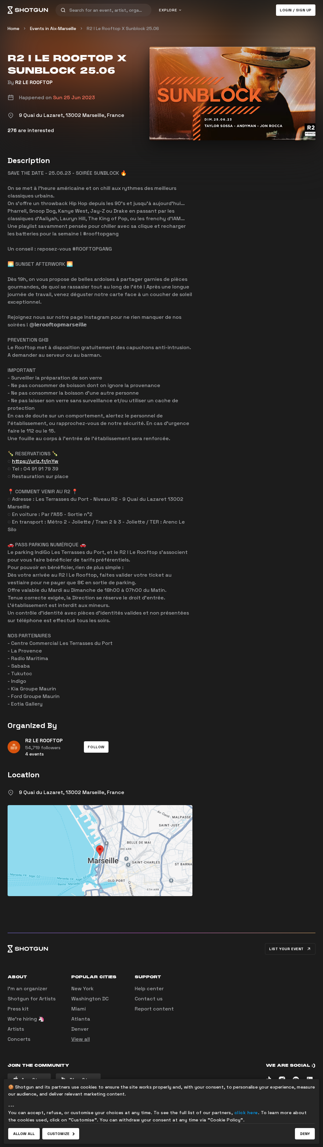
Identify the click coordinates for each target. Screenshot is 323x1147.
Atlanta (80, 1019)
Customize (58, 1133)
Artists (16, 1029)
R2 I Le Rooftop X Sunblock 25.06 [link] (123, 28)
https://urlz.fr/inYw (35, 461)
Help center (149, 988)
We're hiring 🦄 (26, 1019)
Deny (305, 1133)
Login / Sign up (296, 10)
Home (13, 28)
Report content (154, 1008)
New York (82, 988)
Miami (78, 1008)
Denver (80, 1029)
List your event (286, 948)
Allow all (24, 1133)
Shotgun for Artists (32, 998)
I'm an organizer (27, 988)
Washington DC (90, 998)
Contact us (148, 998)
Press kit (18, 1008)
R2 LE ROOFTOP (34, 82)
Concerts (19, 1039)
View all (80, 1039)
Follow (96, 746)
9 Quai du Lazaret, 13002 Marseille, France (71, 792)
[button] (96, 747)
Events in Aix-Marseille (53, 28)
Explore (168, 10)
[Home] (28, 10)
